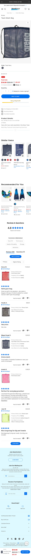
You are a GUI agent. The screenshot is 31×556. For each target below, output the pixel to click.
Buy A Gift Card (4, 519)
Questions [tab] (20, 252)
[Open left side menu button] (2, 9)
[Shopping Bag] (29, 9)
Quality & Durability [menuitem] (12, 244)
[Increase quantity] (8, 91)
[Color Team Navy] (2, 68)
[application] (26, 543)
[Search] (5, 9)
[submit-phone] (25, 493)
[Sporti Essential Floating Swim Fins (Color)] (6, 194)
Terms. (19, 489)
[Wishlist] (25, 9)
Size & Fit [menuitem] (10, 241)
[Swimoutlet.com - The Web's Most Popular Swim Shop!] (15, 9)
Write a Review (16, 257)
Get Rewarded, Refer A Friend (8, 515)
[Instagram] (15, 539)
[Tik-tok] (23, 539)
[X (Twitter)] (12, 539)
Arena (3, 15)
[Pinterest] (19, 539)
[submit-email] (25, 476)
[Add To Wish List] (28, 23)
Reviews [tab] (10, 252)
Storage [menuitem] (22, 244)
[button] (4, 74)
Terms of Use (6, 543)
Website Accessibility (10, 544)
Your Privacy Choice (23, 543)
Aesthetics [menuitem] (15, 247)
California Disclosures (21, 544)
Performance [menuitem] (19, 241)
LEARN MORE (15, 459)
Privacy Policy (13, 489)
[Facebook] (8, 539)
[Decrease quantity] (3, 91)
